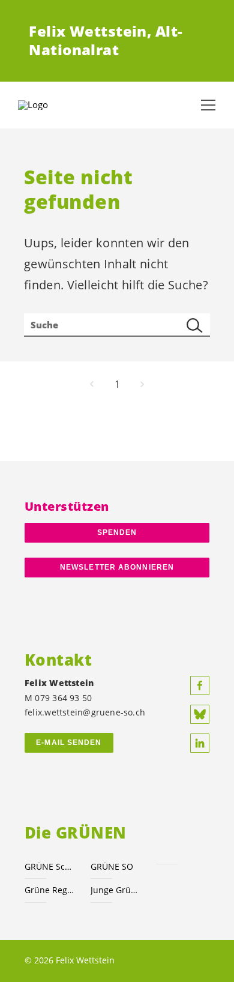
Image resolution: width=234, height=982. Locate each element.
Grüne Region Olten (50, 890)
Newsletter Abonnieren (117, 567)
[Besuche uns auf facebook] (199, 685)
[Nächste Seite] (142, 384)
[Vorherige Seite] (92, 384)
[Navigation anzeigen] (208, 105)
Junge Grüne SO (116, 890)
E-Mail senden (68, 742)
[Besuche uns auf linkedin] (199, 743)
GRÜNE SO (112, 866)
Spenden (117, 532)
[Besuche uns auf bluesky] (199, 714)
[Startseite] (48, 105)
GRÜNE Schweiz (50, 866)
